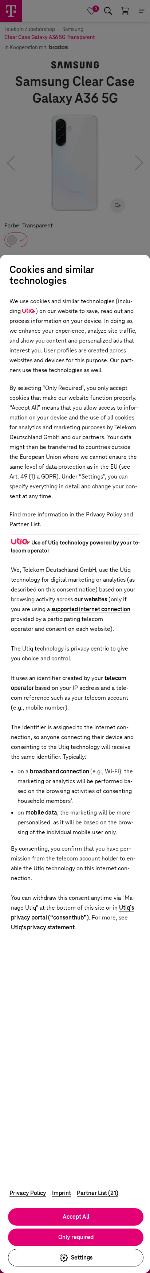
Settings (81, 1257)
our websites (90, 599)
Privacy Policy (27, 1193)
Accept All (76, 1217)
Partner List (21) (97, 1193)
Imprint (61, 1193)
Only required (76, 1237)
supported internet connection (90, 609)
